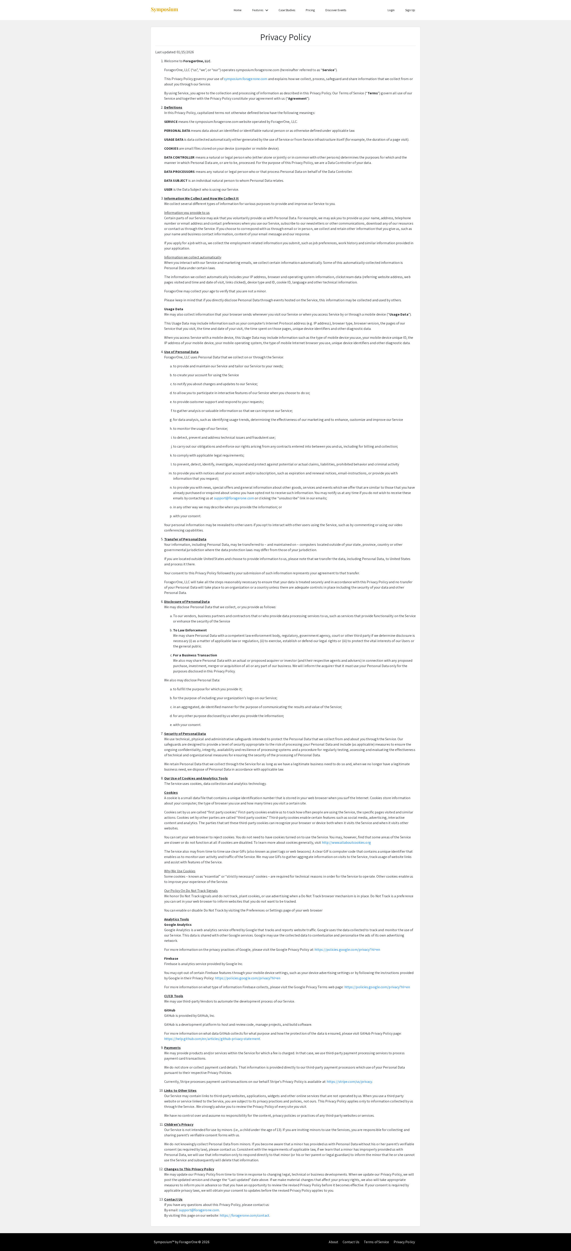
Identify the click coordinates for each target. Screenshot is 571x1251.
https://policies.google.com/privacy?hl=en (347, 949)
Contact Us (351, 1242)
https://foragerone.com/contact (244, 1215)
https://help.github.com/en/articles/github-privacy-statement (212, 1038)
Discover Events (335, 10)
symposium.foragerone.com (245, 79)
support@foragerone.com (234, 498)
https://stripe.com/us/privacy (349, 1081)
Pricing (310, 10)
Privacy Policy (404, 1242)
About (333, 1242)
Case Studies (287, 10)
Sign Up (410, 10)
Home (237, 10)
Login (391, 10)
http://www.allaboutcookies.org (346, 842)
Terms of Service (376, 1242)
